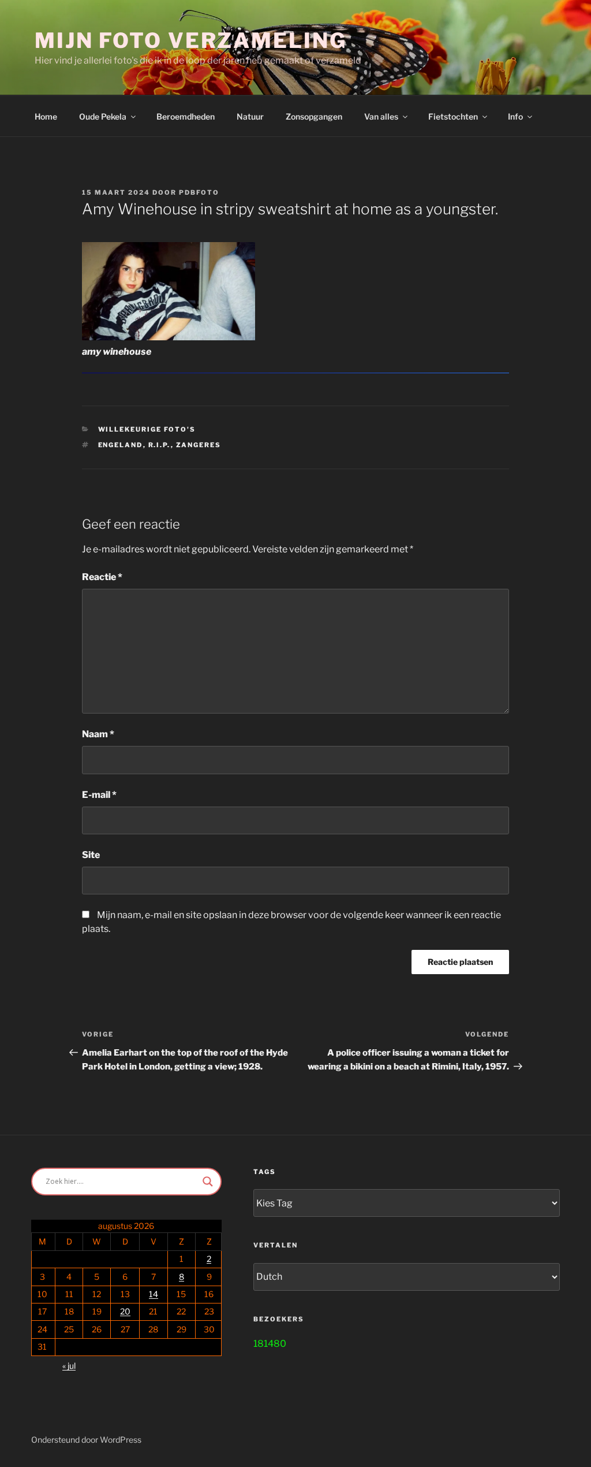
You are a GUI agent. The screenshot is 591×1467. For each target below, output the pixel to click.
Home (46, 116)
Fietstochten (453, 116)
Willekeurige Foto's (147, 429)
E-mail (99, 794)
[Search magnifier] (208, 1181)
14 (153, 1294)
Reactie (102, 576)
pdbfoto (199, 192)
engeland (120, 445)
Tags (264, 1172)
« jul (69, 1366)
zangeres (199, 445)
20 (125, 1311)
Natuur (250, 116)
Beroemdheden (185, 116)
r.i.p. (159, 445)
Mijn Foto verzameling (190, 40)
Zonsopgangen (314, 116)
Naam (98, 734)
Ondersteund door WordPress (86, 1439)
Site (91, 854)
